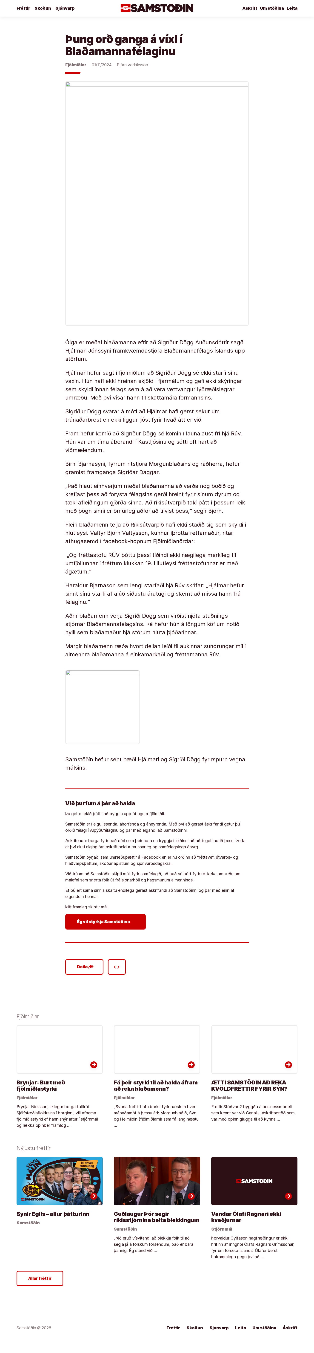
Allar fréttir (39, 1278)
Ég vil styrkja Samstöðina (106, 921)
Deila (85, 967)
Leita (292, 8)
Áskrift (250, 8)
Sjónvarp (65, 8)
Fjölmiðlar (75, 64)
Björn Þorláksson (132, 64)
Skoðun (42, 8)
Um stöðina (272, 8)
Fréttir (23, 8)
